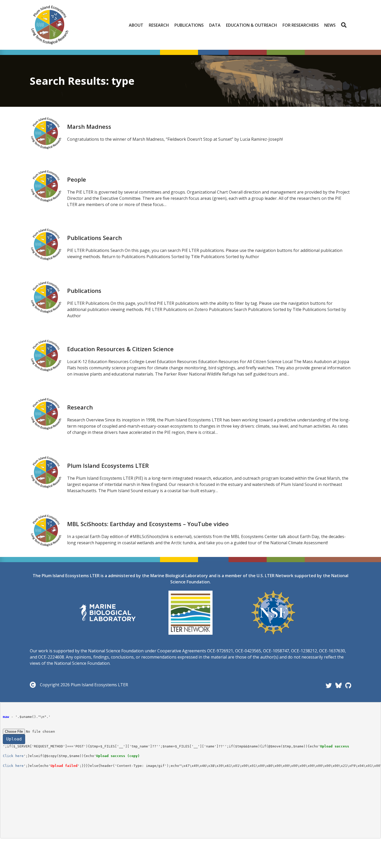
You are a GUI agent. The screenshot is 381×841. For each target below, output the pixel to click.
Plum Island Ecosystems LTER (108, 465)
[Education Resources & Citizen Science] (46, 355)
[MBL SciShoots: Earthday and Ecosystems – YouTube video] (46, 530)
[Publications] (46, 297)
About (136, 25)
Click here (13, 756)
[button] (344, 25)
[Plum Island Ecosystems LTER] (46, 472)
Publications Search (94, 238)
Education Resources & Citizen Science (120, 349)
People (76, 179)
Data (215, 25)
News (330, 25)
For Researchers (301, 25)
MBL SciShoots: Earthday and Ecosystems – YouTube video (148, 524)
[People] (46, 185)
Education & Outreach (251, 25)
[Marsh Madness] (46, 133)
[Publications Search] (46, 244)
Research (159, 25)
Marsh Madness (89, 126)
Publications (189, 25)
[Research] (46, 413)
